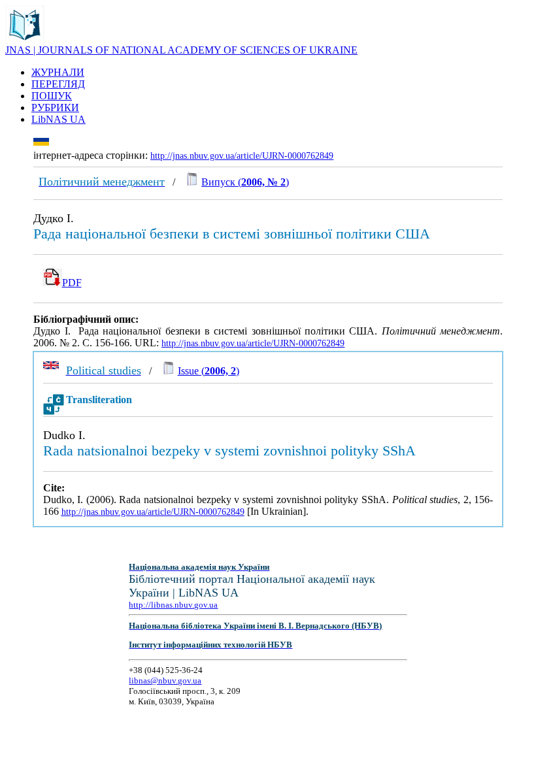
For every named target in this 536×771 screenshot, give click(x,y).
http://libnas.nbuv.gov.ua (173, 605)
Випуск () (245, 182)
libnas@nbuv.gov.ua (165, 680)
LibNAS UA (58, 119)
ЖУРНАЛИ (57, 72)
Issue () (208, 370)
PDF (72, 282)
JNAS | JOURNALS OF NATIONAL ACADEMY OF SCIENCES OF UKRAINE (181, 50)
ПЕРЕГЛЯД (58, 84)
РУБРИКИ (55, 107)
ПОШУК (51, 95)
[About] (24, 40)
